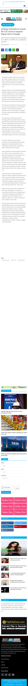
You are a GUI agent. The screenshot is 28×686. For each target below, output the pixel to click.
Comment (3, 475)
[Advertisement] (14, 241)
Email (2, 469)
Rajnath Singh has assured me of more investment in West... (11, 412)
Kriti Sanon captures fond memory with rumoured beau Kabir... (18, 566)
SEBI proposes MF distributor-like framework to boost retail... (14, 454)
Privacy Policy (19, 684)
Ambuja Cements (5, 260)
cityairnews (6, 44)
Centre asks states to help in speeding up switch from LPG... (14, 433)
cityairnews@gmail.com (7, 607)
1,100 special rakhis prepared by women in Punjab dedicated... (17, 574)
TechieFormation (18, 682)
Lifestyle (3, 665)
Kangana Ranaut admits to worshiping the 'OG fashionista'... (18, 581)
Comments (4, 459)
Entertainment (4, 667)
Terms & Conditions (9, 684)
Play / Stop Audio (7, 24)
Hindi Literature (5, 659)
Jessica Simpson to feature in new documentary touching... (18, 588)
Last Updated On (13, 2)
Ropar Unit (13, 260)
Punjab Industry (21, 260)
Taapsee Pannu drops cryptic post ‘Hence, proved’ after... (18, 559)
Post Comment (6, 492)
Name (2, 462)
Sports (2, 662)
